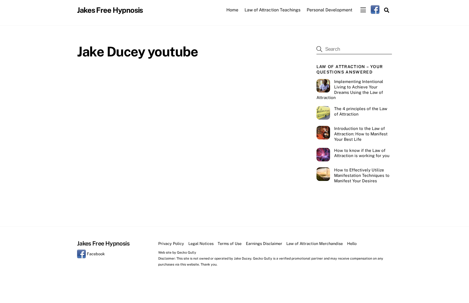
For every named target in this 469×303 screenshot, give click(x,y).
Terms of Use (230, 243)
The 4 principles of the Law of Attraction (360, 111)
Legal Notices (201, 243)
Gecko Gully (186, 252)
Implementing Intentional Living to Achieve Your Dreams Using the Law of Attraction (349, 89)
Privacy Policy (171, 243)
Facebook (95, 253)
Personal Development (329, 9)
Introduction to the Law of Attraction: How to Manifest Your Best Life (361, 134)
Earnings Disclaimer (264, 243)
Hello (352, 243)
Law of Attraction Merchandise (314, 243)
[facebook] (375, 9)
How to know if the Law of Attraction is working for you (361, 153)
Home (232, 9)
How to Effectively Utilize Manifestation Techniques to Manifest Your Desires (361, 175)
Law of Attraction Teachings (272, 9)
